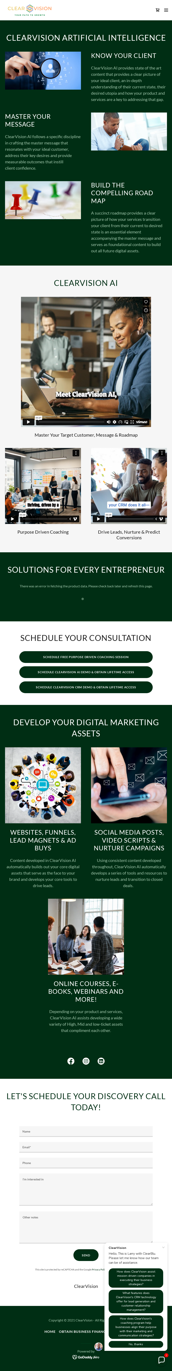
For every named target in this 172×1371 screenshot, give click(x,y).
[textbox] (85, 1131)
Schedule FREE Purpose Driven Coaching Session (86, 657)
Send (86, 1255)
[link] (29, 10)
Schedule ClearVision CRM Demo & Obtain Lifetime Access (86, 687)
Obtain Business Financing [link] (85, 1331)
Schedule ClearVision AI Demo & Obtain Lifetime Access (86, 672)
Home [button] (50, 1331)
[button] (166, 10)
